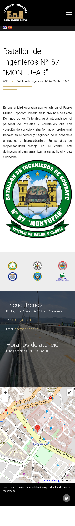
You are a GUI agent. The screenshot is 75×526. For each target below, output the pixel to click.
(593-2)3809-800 (22, 320)
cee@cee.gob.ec (26, 329)
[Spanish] (10, 27)
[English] (5, 27)
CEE (5, 81)
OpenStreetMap (51, 480)
